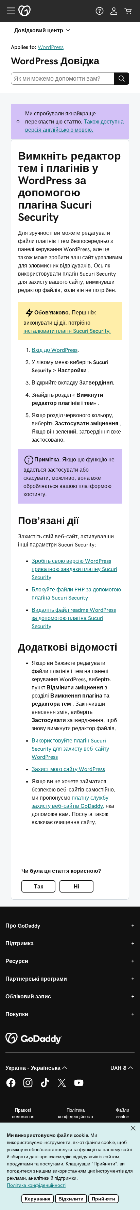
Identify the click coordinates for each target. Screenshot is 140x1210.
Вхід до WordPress (54, 350)
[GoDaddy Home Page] (33, 1038)
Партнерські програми (36, 978)
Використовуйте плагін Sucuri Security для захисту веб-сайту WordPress (70, 748)
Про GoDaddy (22, 925)
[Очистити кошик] (128, 11)
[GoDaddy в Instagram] (27, 1086)
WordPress (51, 47)
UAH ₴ (118, 1067)
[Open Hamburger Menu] (8, 11)
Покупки (16, 1014)
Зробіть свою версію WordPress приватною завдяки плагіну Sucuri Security (74, 569)
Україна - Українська (32, 1067)
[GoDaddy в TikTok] (44, 1086)
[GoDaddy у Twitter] (61, 1086)
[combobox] (62, 79)
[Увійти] (113, 10)
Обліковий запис (28, 996)
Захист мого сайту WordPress (68, 769)
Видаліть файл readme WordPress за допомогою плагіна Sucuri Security (74, 618)
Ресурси (16, 961)
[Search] (121, 78)
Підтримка (19, 943)
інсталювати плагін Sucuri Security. (67, 330)
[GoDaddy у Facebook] (10, 1086)
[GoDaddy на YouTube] (78, 1086)
